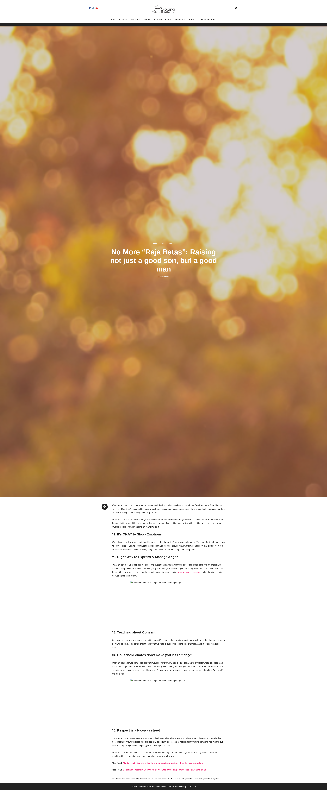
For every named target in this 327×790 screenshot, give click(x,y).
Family (147, 20)
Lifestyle (180, 20)
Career (123, 20)
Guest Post (164, 277)
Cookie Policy (180, 787)
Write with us (208, 20)
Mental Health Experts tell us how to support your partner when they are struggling (163, 763)
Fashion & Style (162, 20)
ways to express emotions (189, 572)
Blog (155, 243)
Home (112, 20)
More (192, 20)
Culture (135, 20)
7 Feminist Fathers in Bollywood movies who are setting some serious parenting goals (164, 770)
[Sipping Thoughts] (163, 8)
